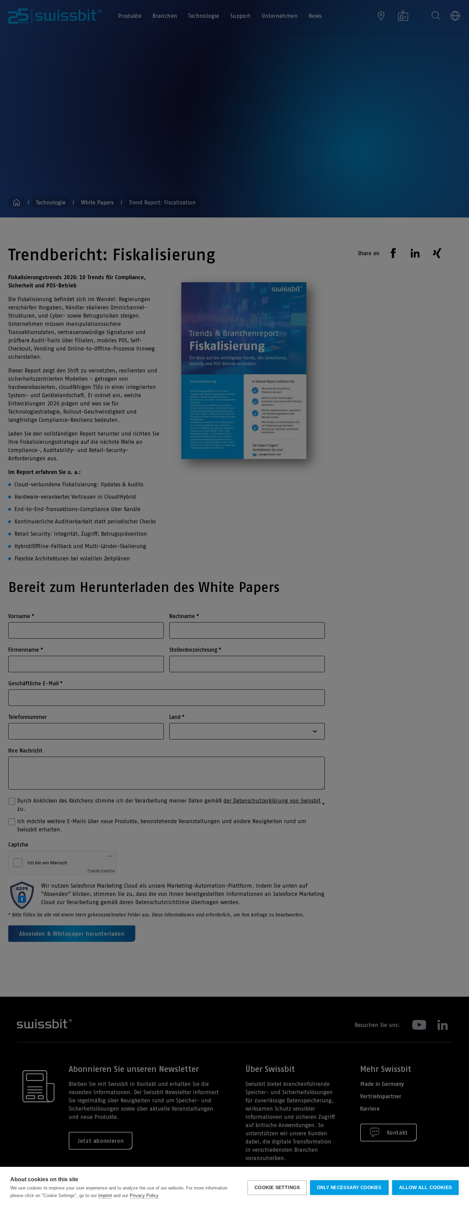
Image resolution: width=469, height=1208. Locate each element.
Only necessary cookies (349, 1187)
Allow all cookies (425, 1187)
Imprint (105, 1195)
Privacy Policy (144, 1195)
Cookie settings (277, 1187)
